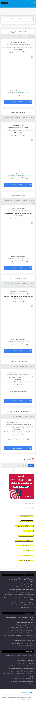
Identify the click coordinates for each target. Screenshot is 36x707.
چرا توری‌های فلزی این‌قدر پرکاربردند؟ (24, 586)
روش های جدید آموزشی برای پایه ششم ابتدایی (22, 602)
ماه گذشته (24, 465)
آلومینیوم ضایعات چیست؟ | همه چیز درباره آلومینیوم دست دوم (19, 594)
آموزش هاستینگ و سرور (24, 545)
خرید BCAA (27, 555)
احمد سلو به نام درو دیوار (18, 291)
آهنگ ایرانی (22, 117)
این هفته (31, 465)
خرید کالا (28, 550)
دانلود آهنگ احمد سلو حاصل (18, 195)
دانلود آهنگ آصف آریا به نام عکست (25, 584)
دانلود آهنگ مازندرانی (25, 560)
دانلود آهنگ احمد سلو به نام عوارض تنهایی (18, 411)
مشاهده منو (4, 3)
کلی (19, 465)
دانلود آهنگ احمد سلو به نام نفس (18, 361)
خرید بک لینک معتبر (29, 508)
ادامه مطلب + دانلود (17, 101)
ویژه (11, 117)
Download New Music (12, 374)
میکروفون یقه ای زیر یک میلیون (26, 607)
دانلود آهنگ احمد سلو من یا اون (18, 32)
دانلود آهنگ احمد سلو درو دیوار (18, 278)
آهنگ (27, 117)
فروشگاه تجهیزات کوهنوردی (24, 540)
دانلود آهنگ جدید (23, 372)
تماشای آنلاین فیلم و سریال (24, 526)
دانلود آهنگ (30, 47)
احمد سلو (22, 47)
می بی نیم (28, 531)
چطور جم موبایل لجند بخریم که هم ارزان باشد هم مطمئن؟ (20, 592)
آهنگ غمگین (9, 200)
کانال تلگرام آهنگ (25, 692)
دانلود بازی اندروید (26, 535)
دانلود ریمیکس (27, 521)
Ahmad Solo (21, 44)
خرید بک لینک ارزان (29, 503)
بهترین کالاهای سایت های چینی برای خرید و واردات (21, 604)
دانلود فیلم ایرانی (26, 516)
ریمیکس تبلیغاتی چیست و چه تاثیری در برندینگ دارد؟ (21, 589)
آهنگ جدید (16, 117)
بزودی (27, 36)
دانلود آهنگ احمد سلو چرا (18, 112)
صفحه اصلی (21, 18)
